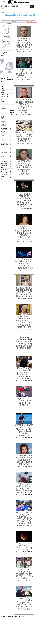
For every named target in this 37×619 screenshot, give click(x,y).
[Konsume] (18, 2)
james (3, 97)
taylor (3, 84)
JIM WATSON (5, 169)
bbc (2, 86)
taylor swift (3, 91)
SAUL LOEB (4, 129)
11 (10, 122)
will (2, 82)
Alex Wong (4, 161)
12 (10, 118)
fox (2, 103)
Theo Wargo (4, 172)
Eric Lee (3, 159)
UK (7, 54)
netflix (3, 88)
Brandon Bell (4, 163)
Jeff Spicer (4, 174)
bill (2, 99)
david (3, 101)
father (3, 94)
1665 (11, 114)
